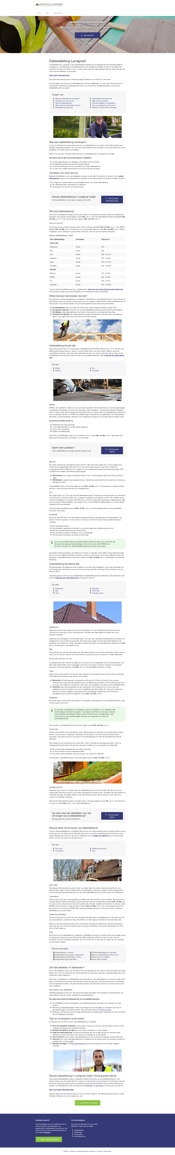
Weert (74, 959)
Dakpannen (59, 588)
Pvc (93, 368)
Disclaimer (92, 1151)
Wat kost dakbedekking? (63, 103)
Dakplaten (95, 588)
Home (39, 13)
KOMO (59, 1003)
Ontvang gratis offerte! (113, 450)
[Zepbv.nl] (49, 4)
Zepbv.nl (66, 1151)
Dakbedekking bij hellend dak (102, 98)
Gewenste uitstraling (99, 848)
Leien (52, 262)
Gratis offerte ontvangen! (88, 1103)
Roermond (114, 955)
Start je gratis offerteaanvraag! (112, 199)
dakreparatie (99, 1085)
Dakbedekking (79, 1130)
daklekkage (89, 1085)
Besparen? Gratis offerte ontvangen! (104, 107)
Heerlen (71, 952)
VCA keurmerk (106, 1010)
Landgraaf (106, 957)
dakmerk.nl (63, 1014)
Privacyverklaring (82, 1151)
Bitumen (58, 370)
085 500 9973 (88, 35)
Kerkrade (113, 952)
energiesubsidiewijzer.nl (80, 1043)
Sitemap (73, 1151)
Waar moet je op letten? (100, 101)
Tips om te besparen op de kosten (103, 105)
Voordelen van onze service (64, 101)
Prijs (93, 850)
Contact (99, 1151)
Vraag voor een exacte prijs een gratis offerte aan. (105, 289)
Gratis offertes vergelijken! (50, 1139)
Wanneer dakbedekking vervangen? (67, 98)
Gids (47, 13)
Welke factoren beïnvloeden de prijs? (67, 105)
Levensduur (59, 850)
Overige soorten (97, 593)
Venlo (79, 957)
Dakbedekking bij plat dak (64, 107)
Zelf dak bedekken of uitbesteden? (103, 103)
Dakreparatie (78, 1134)
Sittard (104, 959)
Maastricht (80, 955)
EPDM (57, 368)
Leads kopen (107, 1151)
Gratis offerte (57, 13)
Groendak (95, 370)
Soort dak (58, 848)
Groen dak (95, 590)
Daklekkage (78, 1132)
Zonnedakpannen (80, 1136)
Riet (56, 590)
